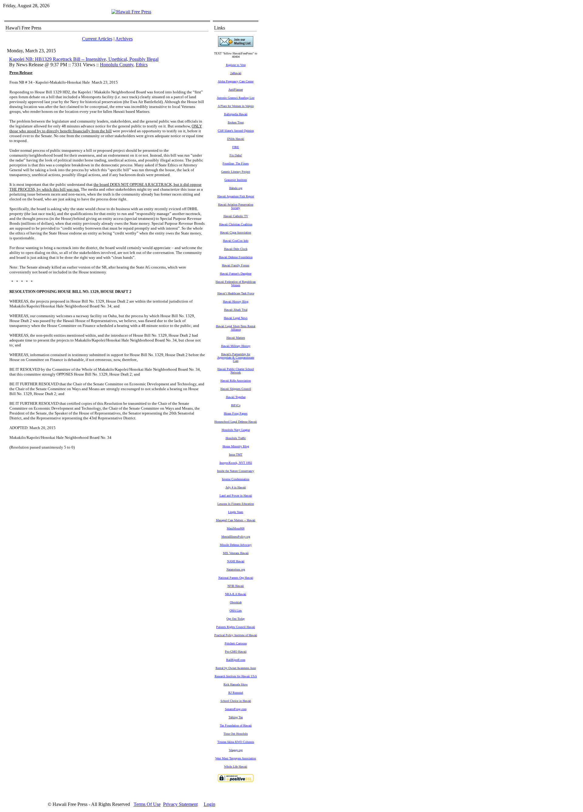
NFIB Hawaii (235, 586)
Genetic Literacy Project (235, 171)
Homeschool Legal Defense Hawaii (235, 421)
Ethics (142, 64)
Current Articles (97, 38)
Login (209, 804)
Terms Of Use (147, 804)
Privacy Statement (180, 804)
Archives (124, 38)
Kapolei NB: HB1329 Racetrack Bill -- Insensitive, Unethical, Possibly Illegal (84, 59)
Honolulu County (116, 64)
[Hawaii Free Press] (131, 11)
